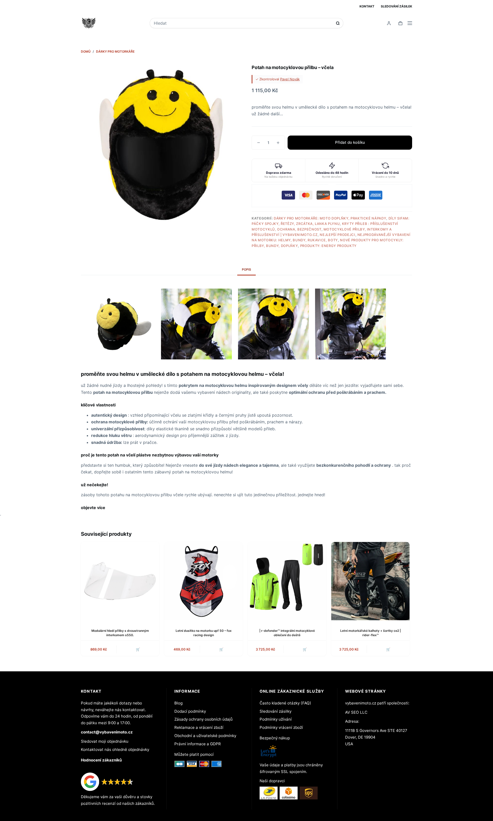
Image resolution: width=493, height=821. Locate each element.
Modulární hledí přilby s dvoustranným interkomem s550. (120, 633)
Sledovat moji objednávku (104, 741)
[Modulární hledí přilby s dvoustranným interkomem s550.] (120, 581)
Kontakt (366, 6)
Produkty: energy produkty (328, 246)
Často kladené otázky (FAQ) (285, 703)
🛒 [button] (138, 649)
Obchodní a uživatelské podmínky (205, 735)
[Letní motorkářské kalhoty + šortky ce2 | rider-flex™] (370, 581)
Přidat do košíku (350, 142)
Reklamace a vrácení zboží (198, 727)
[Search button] (337, 23)
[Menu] (409, 23)
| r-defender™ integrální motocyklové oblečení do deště (287, 633)
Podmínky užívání (276, 719)
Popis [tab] (246, 269)
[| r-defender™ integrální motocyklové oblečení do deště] (287, 581)
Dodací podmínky (190, 711)
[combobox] (243, 23)
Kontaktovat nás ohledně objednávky (115, 749)
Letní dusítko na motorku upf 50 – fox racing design (204, 633)
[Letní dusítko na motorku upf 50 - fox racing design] (203, 581)
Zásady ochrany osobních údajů (203, 719)
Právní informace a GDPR (197, 743)
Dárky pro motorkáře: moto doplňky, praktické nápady (330, 218)
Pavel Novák (290, 79)
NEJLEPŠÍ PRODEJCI (337, 235)
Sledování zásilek (396, 6)
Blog (178, 703)
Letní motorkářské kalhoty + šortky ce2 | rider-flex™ (370, 633)
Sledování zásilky (275, 711)
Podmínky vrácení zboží (281, 727)
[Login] (389, 23)
